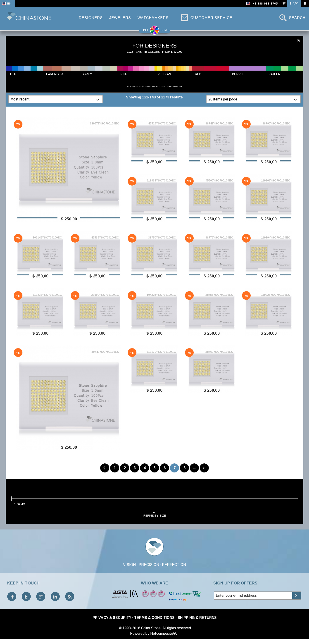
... (194, 468)
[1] (299, 40)
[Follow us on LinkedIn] (55, 596)
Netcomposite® (163, 633)
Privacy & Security (112, 618)
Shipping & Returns (197, 618)
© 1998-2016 (129, 628)
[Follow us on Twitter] (26, 596)
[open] (98, 99)
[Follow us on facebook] (11, 596)
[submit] (296, 595)
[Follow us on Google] (40, 596)
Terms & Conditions (154, 618)
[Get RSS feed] (69, 596)
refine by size (154, 515)
